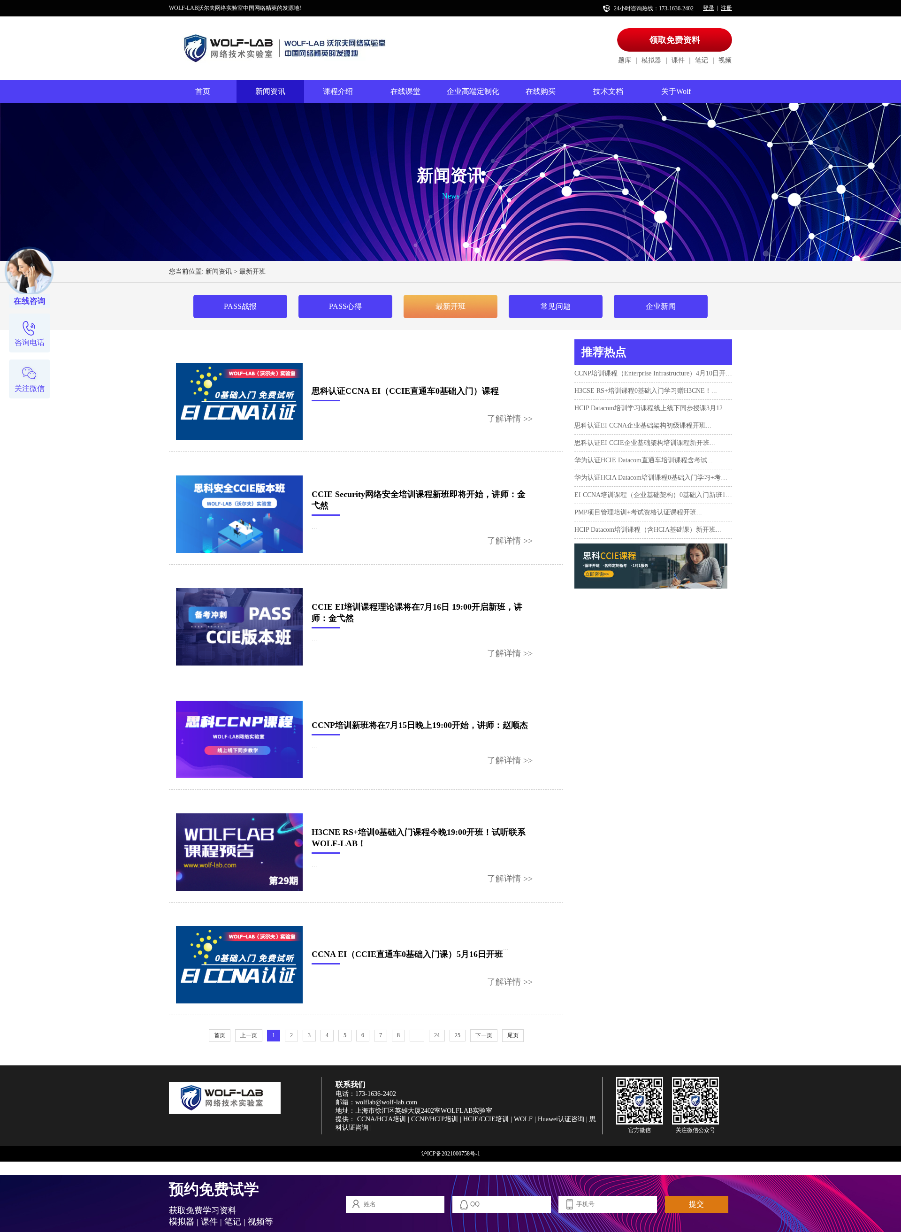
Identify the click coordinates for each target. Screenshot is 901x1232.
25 (457, 1035)
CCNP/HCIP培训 (434, 1119)
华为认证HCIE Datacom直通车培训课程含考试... (643, 460)
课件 (678, 60)
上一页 (248, 1035)
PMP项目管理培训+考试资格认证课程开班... (638, 512)
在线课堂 (405, 91)
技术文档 (608, 91)
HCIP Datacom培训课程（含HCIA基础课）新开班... (647, 529)
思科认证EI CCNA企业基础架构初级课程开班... (642, 425)
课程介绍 (338, 91)
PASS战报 (240, 306)
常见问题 (556, 306)
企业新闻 (661, 306)
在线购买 (541, 91)
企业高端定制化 (473, 91)
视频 (725, 60)
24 (437, 1035)
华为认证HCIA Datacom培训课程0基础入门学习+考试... (653, 477)
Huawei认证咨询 (561, 1119)
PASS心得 (345, 306)
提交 (696, 1204)
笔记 (701, 60)
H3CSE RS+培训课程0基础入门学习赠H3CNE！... (645, 390)
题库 (624, 60)
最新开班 (252, 271)
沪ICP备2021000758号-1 (450, 1153)
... (417, 1035)
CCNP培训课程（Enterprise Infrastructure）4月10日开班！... (653, 373)
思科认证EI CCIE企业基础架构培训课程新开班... (644, 442)
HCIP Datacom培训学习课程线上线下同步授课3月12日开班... (653, 408)
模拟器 (651, 60)
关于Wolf (676, 91)
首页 (202, 91)
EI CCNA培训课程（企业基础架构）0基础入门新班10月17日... (653, 494)
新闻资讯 (270, 91)
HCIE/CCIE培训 (486, 1119)
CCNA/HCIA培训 (381, 1119)
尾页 (513, 1035)
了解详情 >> (510, 418)
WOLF (523, 1119)
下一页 (483, 1035)
